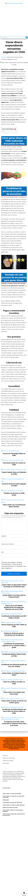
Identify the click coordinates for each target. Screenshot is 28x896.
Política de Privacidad (9, 758)
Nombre (4, 536)
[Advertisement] (14, 21)
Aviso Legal (6, 763)
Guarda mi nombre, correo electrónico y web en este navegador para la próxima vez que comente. (13, 565)
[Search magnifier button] (27, 37)
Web (2, 552)
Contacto (5, 755)
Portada (3, 57)
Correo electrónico (8, 544)
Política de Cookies (8, 760)
